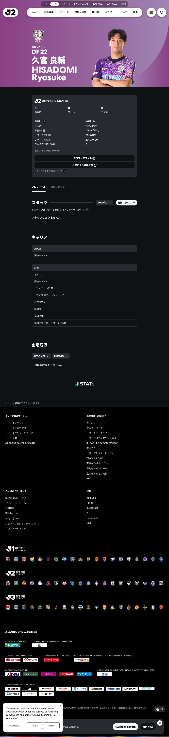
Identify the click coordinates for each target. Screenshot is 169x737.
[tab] (39, 187)
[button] (151, 12)
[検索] (161, 12)
